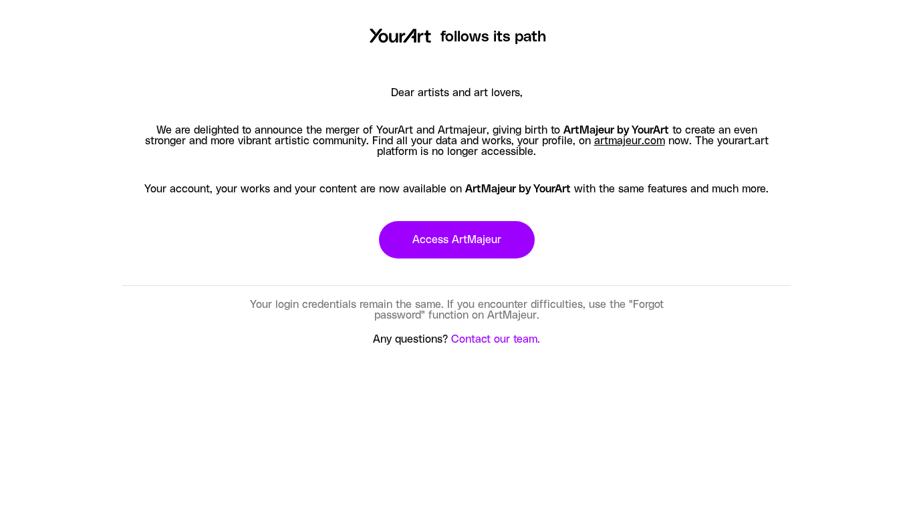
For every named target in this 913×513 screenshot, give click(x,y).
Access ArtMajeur (456, 239)
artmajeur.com (629, 141)
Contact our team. (495, 339)
